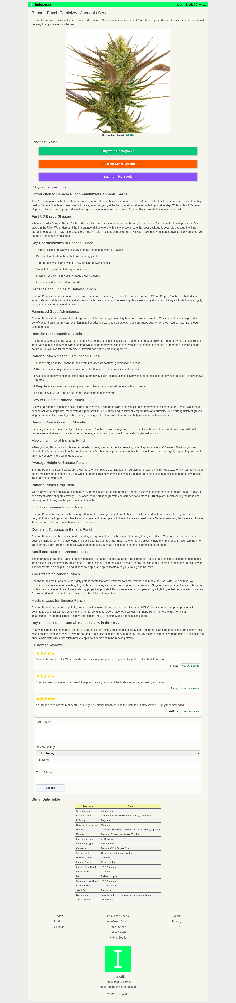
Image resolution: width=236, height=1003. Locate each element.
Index (179, 4)
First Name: (43, 759)
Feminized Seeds (118, 916)
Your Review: (44, 721)
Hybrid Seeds (118, 937)
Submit (50, 787)
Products (59, 921)
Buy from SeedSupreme (118, 164)
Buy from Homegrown (118, 151)
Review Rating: (45, 747)
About (176, 916)
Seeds (189, 4)
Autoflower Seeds (118, 921)
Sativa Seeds (118, 932)
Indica (64, 187)
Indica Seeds (118, 926)
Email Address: (45, 772)
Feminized (52, 187)
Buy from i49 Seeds (118, 176)
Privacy (176, 921)
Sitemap (201, 4)
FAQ (177, 926)
